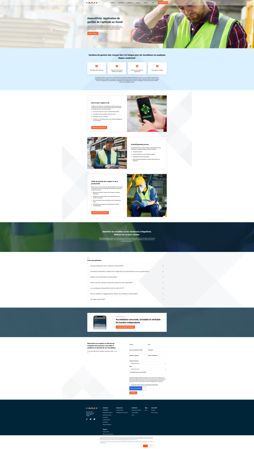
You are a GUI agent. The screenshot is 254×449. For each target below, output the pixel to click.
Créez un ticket (106, 431)
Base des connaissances (108, 434)
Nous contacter (154, 412)
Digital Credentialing (107, 424)
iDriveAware (105, 417)
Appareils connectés (107, 415)
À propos (153, 410)
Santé (133, 415)
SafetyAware (105, 410)
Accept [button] (145, 445)
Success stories (119, 410)
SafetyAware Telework (107, 412)
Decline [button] (151, 445)
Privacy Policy (134, 439)
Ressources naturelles (136, 410)
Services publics (135, 412)
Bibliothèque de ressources (122, 412)
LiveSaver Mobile (106, 419)
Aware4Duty (105, 422)
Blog (146, 410)
